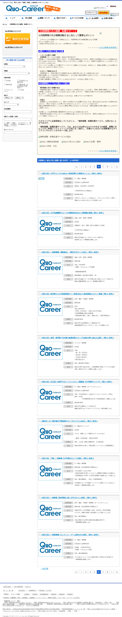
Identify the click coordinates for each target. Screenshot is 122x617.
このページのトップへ (118, 614)
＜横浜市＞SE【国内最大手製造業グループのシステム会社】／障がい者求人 (69, 421)
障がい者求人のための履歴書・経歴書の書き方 (78, 602)
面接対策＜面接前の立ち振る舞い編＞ (31, 604)
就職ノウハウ (45, 18)
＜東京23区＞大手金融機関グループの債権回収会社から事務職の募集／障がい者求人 (72, 213)
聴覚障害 (62, 594)
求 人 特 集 (8, 590)
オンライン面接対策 (32, 605)
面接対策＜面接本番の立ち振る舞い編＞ (60, 604)
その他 (21, 90)
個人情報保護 (18, 587)
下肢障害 (35, 594)
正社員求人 (21, 590)
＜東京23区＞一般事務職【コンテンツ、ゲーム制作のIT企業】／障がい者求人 (70, 535)
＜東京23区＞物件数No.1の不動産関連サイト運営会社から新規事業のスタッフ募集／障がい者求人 (77, 294)
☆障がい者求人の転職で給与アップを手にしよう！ (92, 604)
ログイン (17, 51)
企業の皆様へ (108, 18)
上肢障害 (26, 594)
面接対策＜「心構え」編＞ (104, 602)
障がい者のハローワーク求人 (47, 611)
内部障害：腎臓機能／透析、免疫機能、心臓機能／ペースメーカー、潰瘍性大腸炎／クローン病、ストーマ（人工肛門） (41, 598)
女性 (75, 611)
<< (76, 166)
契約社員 (9, 84)
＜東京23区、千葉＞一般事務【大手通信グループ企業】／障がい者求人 (67, 458)
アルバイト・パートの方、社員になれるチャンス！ (19, 611)
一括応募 (44, 569)
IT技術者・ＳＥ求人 (45, 590)
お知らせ (28, 587)
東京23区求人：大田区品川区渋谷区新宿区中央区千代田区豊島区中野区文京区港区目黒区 (31, 609)
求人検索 (28, 18)
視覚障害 (54, 594)
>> (117, 166)
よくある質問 (92, 18)
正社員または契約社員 (22, 81)
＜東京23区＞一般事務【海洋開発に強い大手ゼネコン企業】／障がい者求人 (69, 498)
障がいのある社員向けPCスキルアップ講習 (101, 609)
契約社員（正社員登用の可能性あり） (22, 86)
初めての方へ (61, 18)
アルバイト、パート (9, 90)
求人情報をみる (108, 204)
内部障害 (70, 594)
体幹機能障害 (44, 594)
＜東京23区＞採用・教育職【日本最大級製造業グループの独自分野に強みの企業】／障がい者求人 (77, 338)
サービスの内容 (77, 18)
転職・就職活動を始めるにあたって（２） (47, 602)
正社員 (8, 80)
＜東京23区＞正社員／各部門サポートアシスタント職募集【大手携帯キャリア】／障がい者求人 (76, 382)
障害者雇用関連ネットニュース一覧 (73, 609)
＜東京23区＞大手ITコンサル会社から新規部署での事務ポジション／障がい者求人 (71, 173)
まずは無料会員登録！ (108, 47)
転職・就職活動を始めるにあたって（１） (18, 602)
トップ (12, 18)
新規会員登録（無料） (17, 38)
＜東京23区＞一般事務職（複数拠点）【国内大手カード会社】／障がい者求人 (70, 252)
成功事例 (62, 611)
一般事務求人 (32, 590)
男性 (69, 611)
